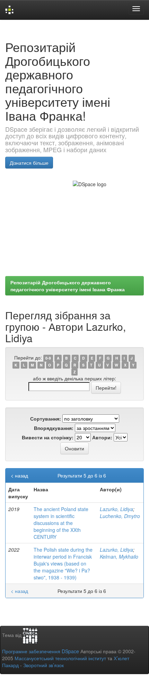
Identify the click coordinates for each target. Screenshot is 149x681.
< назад (19, 475)
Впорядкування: (53, 427)
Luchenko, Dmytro (120, 515)
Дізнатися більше (29, 162)
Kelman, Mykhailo (119, 556)
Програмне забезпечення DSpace (40, 651)
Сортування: (45, 418)
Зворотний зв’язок (43, 665)
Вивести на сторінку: (47, 437)
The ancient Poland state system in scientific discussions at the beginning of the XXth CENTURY (61, 523)
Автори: (102, 437)
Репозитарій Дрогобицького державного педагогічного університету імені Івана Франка (67, 286)
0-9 (48, 358)
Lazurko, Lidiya (116, 509)
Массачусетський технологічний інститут (60, 658)
